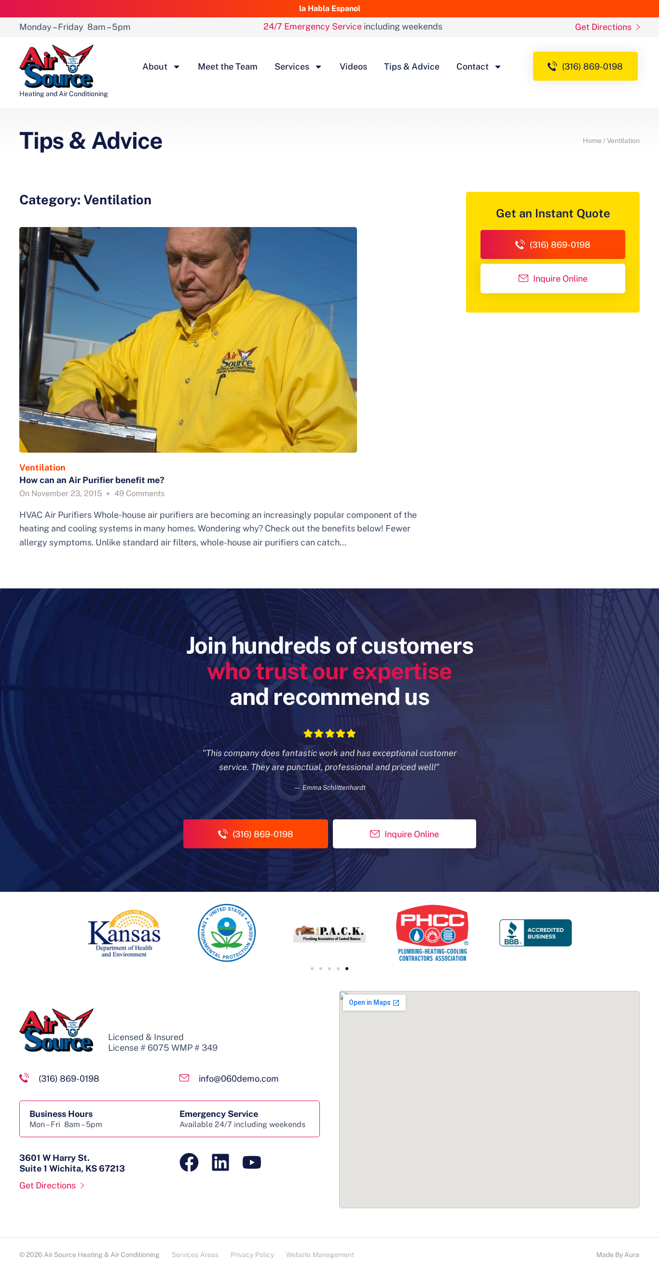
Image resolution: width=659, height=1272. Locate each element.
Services (292, 66)
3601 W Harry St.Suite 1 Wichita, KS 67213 (72, 1163)
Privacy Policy (252, 1254)
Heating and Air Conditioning (63, 94)
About (154, 66)
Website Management (320, 1254)
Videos (353, 66)
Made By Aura (617, 1254)
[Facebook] (189, 1162)
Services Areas (195, 1254)
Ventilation (42, 467)
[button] (312, 968)
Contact (472, 66)
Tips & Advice (411, 66)
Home (592, 140)
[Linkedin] (220, 1162)
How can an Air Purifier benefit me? (92, 480)
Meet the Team (228, 66)
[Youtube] (251, 1162)
